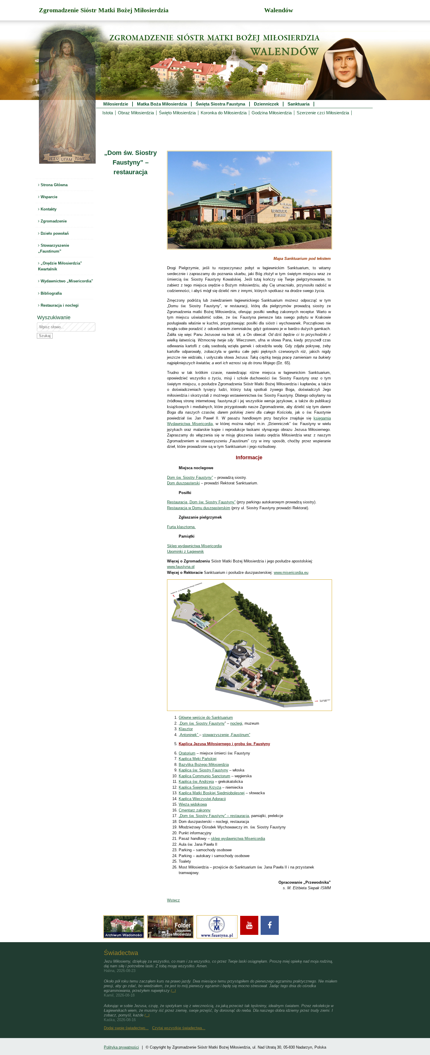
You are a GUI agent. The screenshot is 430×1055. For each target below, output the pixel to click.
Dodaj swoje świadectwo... (126, 1028)
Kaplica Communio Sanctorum (204, 776)
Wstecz (173, 900)
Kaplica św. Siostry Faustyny (203, 770)
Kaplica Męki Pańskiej (197, 759)
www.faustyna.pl (181, 566)
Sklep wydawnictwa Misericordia (194, 546)
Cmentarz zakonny (195, 810)
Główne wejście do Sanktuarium (206, 717)
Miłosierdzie (115, 104)
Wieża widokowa (193, 804)
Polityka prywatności (121, 1047)
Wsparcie (48, 197)
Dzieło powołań (54, 233)
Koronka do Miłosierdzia (224, 112)
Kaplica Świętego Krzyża (200, 787)
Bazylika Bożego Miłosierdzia (204, 764)
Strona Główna (53, 185)
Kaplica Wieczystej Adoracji (202, 799)
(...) (173, 991)
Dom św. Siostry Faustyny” (190, 477)
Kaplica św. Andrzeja (196, 781)
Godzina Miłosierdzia (272, 112)
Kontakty (47, 209)
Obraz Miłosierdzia (136, 112)
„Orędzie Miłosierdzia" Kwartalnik (60, 266)
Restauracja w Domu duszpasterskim (198, 508)
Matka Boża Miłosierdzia (162, 104)
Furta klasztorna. (181, 527)
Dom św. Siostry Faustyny (202, 723)
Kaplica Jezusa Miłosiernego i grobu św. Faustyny (224, 744)
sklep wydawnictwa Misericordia (238, 838)
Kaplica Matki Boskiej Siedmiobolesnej (212, 793)
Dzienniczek (266, 104)
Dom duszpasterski (183, 483)
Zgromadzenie (53, 221)
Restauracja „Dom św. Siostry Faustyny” (201, 502)
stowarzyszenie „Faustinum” (226, 735)
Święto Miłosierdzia (177, 112)
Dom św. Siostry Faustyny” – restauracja (214, 816)
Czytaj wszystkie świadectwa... (178, 1028)
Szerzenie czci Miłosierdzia (323, 112)
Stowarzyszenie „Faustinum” (53, 248)
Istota (107, 112)
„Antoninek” (189, 735)
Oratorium (187, 753)
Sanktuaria (298, 104)
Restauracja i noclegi (59, 305)
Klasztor (186, 729)
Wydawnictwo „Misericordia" (66, 281)
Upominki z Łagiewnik (185, 551)
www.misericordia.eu (291, 572)
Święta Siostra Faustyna (220, 104)
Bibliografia (50, 293)
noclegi (236, 723)
